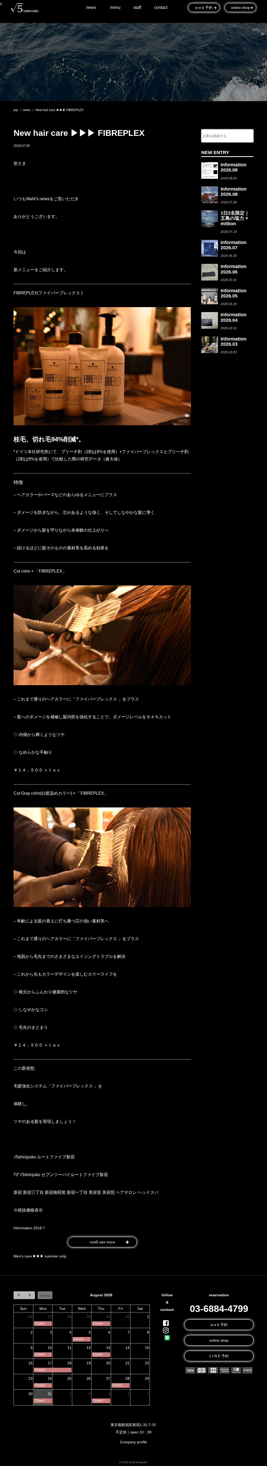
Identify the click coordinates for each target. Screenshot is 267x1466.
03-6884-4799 (219, 1308)
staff (137, 7)
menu (115, 7)
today (45, 1295)
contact (160, 7)
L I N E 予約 (219, 1356)
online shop (218, 1340)
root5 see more (102, 1242)
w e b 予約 (219, 1325)
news (91, 7)
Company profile (133, 1442)
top (16, 110)
